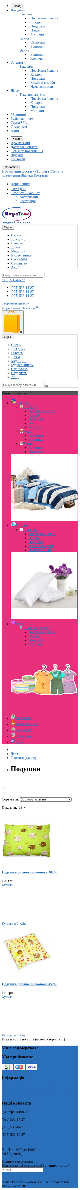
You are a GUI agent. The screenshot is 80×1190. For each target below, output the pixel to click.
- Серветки (36, 42)
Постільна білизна (42, 411)
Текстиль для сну (33, 94)
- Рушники (36, 46)
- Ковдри (35, 22)
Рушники (36, 439)
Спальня (26, 14)
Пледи (33, 423)
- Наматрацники (40, 86)
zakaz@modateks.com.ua (20, 1142)
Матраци (35, 427)
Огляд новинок (40, 1094)
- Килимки (36, 58)
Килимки (36, 452)
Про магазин (20, 143)
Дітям (15, 90)
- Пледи (34, 30)
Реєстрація (28, 201)
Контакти (18, 159)
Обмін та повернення (27, 151)
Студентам (19, 127)
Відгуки (17, 155)
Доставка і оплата (24, 147)
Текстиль (26, 66)
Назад (16, 6)
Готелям (17, 62)
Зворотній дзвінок (15, 303)
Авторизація (29, 197)
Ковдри (34, 415)
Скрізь (16, 235)
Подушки (36, 419)
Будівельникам (22, 119)
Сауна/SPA (19, 123)
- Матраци (36, 34)
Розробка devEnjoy (16, 1178)
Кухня (24, 38)
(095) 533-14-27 (13, 280)
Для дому (18, 10)
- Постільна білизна (43, 18)
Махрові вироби (40, 546)
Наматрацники (39, 550)
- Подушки (36, 26)
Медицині (18, 115)
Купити (7, 885)
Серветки (36, 435)
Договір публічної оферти (40, 1090)
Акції (15, 131)
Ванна (24, 50)
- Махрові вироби (41, 82)
